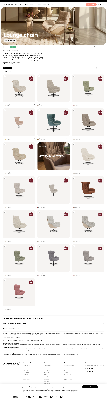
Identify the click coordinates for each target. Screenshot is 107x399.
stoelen (8, 50)
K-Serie (5, 71)
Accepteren (90, 386)
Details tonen (67, 396)
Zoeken (98, 4)
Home (4, 50)
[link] (53, 156)
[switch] (40, 397)
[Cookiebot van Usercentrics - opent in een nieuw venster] (15, 397)
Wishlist (101, 4)
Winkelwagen (103, 4)
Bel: (89, 368)
